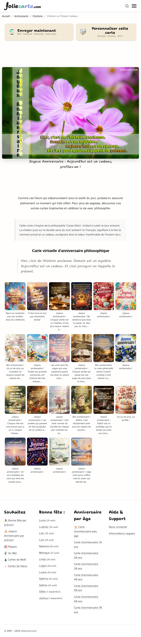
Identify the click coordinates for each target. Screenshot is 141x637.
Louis (42, 520)
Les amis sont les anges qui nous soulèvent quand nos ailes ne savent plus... (59, 372)
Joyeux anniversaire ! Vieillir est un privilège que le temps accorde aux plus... (104, 425)
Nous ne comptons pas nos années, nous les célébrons (15, 316)
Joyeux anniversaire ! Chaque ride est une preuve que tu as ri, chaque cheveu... (15, 425)
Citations (38, 16)
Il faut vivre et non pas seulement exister (37, 316)
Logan (43, 565)
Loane (43, 572)
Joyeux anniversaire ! (103, 315)
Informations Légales (122, 533)
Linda (42, 559)
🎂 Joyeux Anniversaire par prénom (14, 535)
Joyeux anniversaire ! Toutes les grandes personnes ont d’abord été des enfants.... (37, 373)
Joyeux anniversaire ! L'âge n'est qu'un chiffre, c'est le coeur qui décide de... (81, 475)
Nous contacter (118, 527)
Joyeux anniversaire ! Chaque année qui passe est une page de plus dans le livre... (81, 373)
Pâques (12, 546)
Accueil (6, 16)
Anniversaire (21, 16)
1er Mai (12, 553)
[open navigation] (134, 6)
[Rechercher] (127, 6)
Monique (44, 553)
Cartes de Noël (16, 559)
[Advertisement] (70, 56)
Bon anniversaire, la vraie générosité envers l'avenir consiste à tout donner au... (103, 372)
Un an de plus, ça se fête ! (126, 418)
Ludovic (43, 527)
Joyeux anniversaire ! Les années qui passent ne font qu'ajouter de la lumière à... (37, 423)
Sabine (43, 585)
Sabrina (43, 578)
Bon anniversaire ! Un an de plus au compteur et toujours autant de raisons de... (15, 372)
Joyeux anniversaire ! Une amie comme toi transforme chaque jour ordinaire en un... (59, 425)
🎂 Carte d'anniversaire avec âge (85, 531)
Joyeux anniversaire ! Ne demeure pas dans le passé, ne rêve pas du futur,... (81, 320)
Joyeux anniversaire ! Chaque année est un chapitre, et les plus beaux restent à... (59, 321)
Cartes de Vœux (17, 566)
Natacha (44, 546)
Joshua (43, 598)
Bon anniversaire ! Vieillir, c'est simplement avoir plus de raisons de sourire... (81, 423)
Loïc (41, 533)
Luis (41, 540)
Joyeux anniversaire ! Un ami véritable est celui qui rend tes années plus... (15, 475)
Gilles (42, 591)
